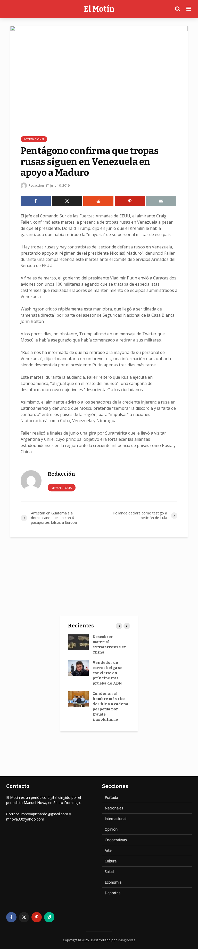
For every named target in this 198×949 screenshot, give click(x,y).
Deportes (112, 892)
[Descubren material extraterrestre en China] (78, 642)
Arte (108, 850)
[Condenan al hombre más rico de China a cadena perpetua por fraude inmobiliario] (78, 699)
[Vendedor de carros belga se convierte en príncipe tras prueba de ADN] (78, 668)
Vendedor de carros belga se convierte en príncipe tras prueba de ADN (107, 673)
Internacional (33, 139)
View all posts (62, 488)
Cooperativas (116, 839)
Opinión (111, 829)
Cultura (111, 861)
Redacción (36, 185)
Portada (111, 797)
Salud (109, 871)
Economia (113, 882)
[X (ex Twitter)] (24, 917)
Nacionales (114, 808)
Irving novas (126, 940)
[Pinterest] (36, 917)
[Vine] (49, 917)
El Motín (99, 9)
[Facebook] (11, 917)
